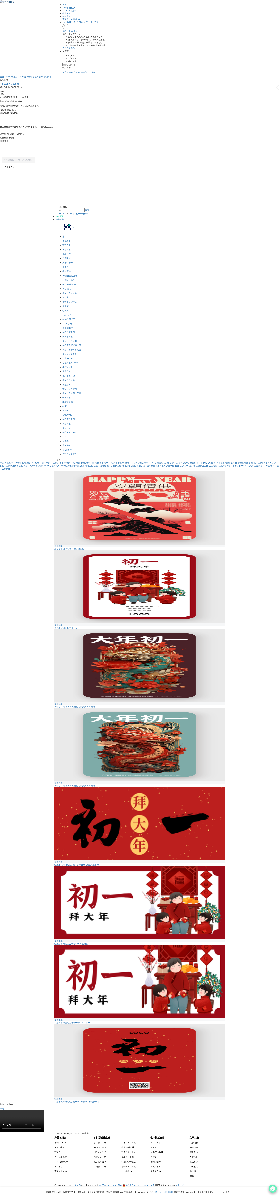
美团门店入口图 (69, 340)
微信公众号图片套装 (71, 393)
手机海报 (66, 240)
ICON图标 (67, 449)
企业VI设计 (67, 13)
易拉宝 (65, 297)
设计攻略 (58, 1166)
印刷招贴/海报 (68, 279)
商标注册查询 (60, 1171)
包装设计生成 (100, 1156)
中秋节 (72, 72)
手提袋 (65, 266)
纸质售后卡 (67, 366)
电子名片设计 (100, 1161)
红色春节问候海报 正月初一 (66, 627)
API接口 (193, 1156)
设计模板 (60, 216)
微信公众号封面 (69, 292)
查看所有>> (155, 1171)
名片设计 (154, 1147)
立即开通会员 (68, 48)
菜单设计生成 (127, 1156)
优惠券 (65, 440)
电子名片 (66, 253)
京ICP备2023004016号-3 (110, 1185)
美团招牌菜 (67, 336)
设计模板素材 (60, 1156)
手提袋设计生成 (128, 1161)
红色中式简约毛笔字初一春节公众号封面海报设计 (76, 864)
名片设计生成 (100, 1142)
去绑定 (3, 130)
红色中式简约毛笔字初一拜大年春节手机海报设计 (76, 1101)
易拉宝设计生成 (128, 1142)
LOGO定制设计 (61, 1161)
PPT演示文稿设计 (70, 454)
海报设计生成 (100, 1147)
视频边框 (66, 384)
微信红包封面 (68, 380)
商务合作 (194, 1152)
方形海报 (66, 445)
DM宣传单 (67, 414)
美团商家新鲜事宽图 (71, 349)
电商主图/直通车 (69, 375)
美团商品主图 (68, 419)
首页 (64, 4)
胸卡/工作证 (67, 262)
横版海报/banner (70, 362)
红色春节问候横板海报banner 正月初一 (72, 943)
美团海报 (66, 423)
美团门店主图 (68, 332)
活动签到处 (67, 306)
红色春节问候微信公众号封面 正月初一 (72, 1022)
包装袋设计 (155, 1161)
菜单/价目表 (67, 327)
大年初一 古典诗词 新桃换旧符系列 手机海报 (74, 706)
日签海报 (91, 72)
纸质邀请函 (67, 401)
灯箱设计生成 (100, 1166)
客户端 (193, 1171)
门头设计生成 (100, 1152)
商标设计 (66, 19)
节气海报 (66, 245)
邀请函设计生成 (128, 1166)
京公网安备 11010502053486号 (140, 1185)
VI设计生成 (59, 1147)
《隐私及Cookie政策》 (163, 1191)
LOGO (65, 436)
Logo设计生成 (68, 7)
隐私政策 (194, 1166)
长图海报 (66, 397)
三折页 (65, 410)
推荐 (64, 236)
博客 (192, 1176)
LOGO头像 (67, 323)
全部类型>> (126, 1171)
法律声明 (194, 1147)
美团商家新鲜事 (69, 353)
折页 (64, 406)
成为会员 (66, 30)
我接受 (226, 1191)
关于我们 (194, 1142)
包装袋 (65, 310)
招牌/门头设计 (156, 1152)
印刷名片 (66, 258)
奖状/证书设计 (127, 1147)
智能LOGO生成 (61, 1142)
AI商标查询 (76, 19)
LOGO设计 (62, 213)
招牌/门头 (66, 271)
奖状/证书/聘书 (69, 284)
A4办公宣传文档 (69, 275)
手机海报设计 (156, 1166)
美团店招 (66, 427)
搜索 (87, 210)
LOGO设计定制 (69, 10)
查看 (2, 1108)
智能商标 (66, 16)
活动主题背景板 (69, 301)
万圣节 (84, 72)
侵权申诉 (194, 1161)
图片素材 (60, 219)
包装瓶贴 (66, 314)
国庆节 (65, 72)
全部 (2, 462)
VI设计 (71, 213)
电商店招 (66, 371)
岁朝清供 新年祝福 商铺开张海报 (69, 548)
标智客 (78, 1185)
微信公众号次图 (69, 388)
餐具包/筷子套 (68, 319)
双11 (78, 72)
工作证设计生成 (128, 1152)
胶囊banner (67, 358)
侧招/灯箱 (66, 288)
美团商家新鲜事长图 (71, 345)
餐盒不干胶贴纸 (69, 432)
